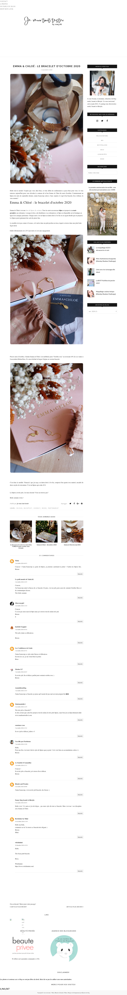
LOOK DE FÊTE (102, 154)
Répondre (80, 574)
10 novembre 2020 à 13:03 (21, 821)
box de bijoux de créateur (34, 210)
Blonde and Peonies (21, 784)
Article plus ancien (74, 906)
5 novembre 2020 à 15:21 (21, 728)
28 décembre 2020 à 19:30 (21, 845)
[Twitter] (70, 503)
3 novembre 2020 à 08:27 (21, 672)
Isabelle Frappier (21, 627)
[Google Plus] (77, 503)
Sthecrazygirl (19, 603)
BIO (102, 140)
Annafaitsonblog (20, 688)
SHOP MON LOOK (6, 9)
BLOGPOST (28, 508)
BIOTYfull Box (102, 145)
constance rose (20, 725)
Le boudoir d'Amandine (23, 763)
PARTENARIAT (53, 508)
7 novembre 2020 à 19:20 (21, 744)
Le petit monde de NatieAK (24, 579)
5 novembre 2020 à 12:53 (21, 707)
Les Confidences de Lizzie (23, 648)
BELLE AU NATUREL (102, 135)
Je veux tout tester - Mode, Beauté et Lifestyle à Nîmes (54, 992)
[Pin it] (81, 503)
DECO (102, 149)
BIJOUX (19, 508)
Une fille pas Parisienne (23, 741)
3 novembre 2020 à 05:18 (21, 629)
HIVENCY (37, 508)
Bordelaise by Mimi (21, 819)
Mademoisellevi (20, 704)
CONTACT (4, 1)
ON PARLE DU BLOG (7, 6)
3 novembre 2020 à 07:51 (21, 650)
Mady (17, 560)
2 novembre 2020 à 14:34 (21, 605)
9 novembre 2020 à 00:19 (21, 802)
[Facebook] (74, 503)
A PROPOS (4, 4)
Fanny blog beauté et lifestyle (24, 800)
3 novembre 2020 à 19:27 (21, 690)
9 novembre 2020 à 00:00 (21, 786)
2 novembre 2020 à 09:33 (21, 563)
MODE (44, 508)
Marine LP (19, 669)
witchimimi (19, 842)
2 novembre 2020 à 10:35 (21, 582)
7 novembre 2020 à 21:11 (21, 765)
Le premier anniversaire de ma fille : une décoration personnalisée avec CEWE (102, 188)
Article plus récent (19, 906)
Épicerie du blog (86, 992)
